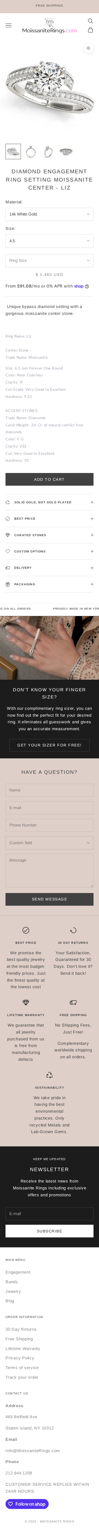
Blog (10, 1300)
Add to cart (49, 479)
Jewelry (13, 1291)
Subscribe (49, 1231)
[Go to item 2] (30, 151)
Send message (49, 899)
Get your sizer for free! (49, 745)
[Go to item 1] (13, 151)
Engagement (18, 1272)
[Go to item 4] (66, 151)
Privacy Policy (20, 1358)
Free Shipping (19, 1338)
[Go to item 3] (48, 151)
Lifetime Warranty (23, 1348)
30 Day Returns (21, 1329)
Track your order (22, 1377)
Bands (12, 1281)
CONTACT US (17, 1393)
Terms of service (22, 1367)
